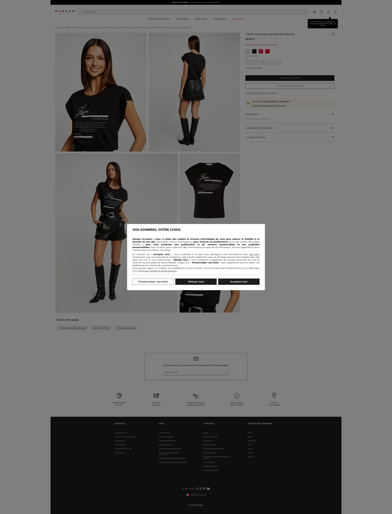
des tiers (254, 254)
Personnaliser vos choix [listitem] (153, 281)
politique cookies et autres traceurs (158, 270)
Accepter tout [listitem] (239, 281)
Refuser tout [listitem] (196, 281)
